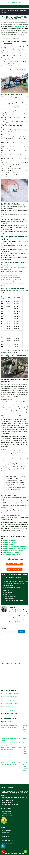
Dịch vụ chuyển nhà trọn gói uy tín (11, 554)
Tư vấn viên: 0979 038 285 (8, 843)
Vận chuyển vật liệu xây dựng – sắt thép (13, 550)
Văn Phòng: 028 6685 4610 (8, 842)
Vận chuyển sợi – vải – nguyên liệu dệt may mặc (15, 546)
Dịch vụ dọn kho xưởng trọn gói (11, 552)
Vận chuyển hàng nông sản (9, 540)
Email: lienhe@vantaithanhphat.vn (9, 845)
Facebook (11, 621)
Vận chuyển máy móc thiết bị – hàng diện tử (14, 548)
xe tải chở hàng (4, 62)
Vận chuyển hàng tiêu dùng (9, 542)
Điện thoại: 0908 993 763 (7, 800)
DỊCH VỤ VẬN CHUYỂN (9, 718)
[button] (13, 713)
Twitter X (17, 621)
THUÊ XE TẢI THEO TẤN (10, 714)
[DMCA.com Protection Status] (4, 820)
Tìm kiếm (3, 628)
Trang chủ (3, 10)
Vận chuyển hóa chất (8, 544)
